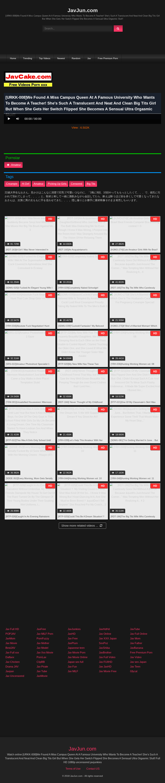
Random (76, 58)
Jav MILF (73, 671)
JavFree (41, 629)
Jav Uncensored (14, 676)
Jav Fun (72, 666)
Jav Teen (135, 666)
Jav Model (42, 647)
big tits (91, 183)
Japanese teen (76, 647)
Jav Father (136, 643)
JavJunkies (74, 629)
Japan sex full (75, 662)
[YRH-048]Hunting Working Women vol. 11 (132, 478)
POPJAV (10, 633)
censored (76, 183)
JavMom (10, 638)
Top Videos (44, 58)
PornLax (41, 657)
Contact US (93, 768)
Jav (89, 58)
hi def (25, 183)
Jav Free (73, 638)
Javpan (9, 671)
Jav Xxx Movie (45, 652)
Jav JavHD (105, 666)
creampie (11, 183)
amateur (38, 183)
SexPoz (103, 643)
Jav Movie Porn (76, 652)
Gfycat (133, 671)
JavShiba (104, 647)
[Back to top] (154, 773)
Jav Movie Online (77, 657)
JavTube (135, 629)
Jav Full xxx (12, 652)
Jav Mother (43, 643)
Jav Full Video (107, 657)
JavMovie (42, 676)
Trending (27, 58)
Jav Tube (42, 671)
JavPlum (73, 643)
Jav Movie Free (107, 671)
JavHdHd (104, 629)
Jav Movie (11, 643)
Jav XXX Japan (108, 638)
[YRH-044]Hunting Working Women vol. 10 (80, 478)
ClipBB (41, 662)
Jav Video (135, 657)
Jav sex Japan (138, 662)
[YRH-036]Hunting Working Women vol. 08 (132, 364)
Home (13, 58)
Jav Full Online (138, 633)
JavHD (72, 633)
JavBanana (136, 647)
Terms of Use (73, 768)
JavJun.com (83, 10)
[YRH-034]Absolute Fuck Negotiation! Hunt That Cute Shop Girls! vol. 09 (27, 328)
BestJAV (10, 647)
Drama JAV (12, 666)
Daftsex (9, 657)
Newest (61, 58)
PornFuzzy (43, 638)
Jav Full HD (12, 629)
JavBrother (105, 652)
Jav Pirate (42, 666)
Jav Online (105, 633)
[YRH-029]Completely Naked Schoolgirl (78, 287)
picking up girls (57, 183)
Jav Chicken (12, 662)
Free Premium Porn (108, 58)
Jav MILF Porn (45, 633)
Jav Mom (135, 638)
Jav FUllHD (105, 662)
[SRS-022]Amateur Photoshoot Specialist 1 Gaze (27, 366)
